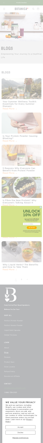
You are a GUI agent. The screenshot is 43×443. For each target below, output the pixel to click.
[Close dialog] (41, 207)
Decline (20, 433)
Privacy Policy (37, 232)
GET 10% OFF (32, 227)
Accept (20, 427)
